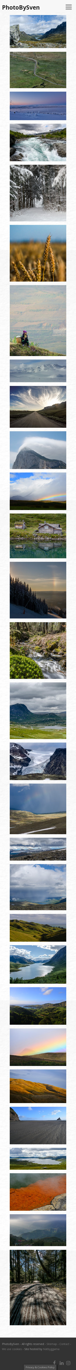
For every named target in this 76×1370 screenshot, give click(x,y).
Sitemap (52, 1344)
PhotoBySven (21, 7)
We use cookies (12, 1349)
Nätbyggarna (51, 1349)
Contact (64, 1344)
